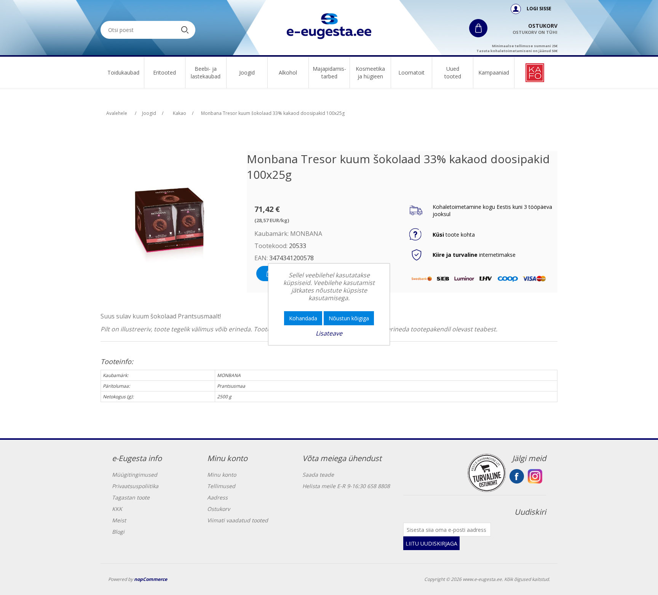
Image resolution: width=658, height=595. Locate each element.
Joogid (247, 72)
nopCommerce (150, 579)
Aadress (217, 497)
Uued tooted (452, 72)
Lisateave (329, 333)
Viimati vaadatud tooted (237, 520)
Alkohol (288, 72)
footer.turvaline (487, 473)
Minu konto (221, 474)
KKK (117, 508)
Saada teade (318, 474)
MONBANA (306, 233)
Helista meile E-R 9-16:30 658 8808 (346, 486)
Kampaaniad (493, 72)
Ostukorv (218, 508)
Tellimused (221, 486)
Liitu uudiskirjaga (431, 543)
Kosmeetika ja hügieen (370, 72)
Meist (119, 520)
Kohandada (303, 318)
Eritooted (164, 72)
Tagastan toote (131, 497)
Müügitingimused (134, 474)
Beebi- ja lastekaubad (205, 72)
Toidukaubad (123, 72)
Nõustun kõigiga (349, 318)
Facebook (516, 476)
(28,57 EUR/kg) (271, 220)
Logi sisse (538, 8)
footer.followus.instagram (535, 476)
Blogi (118, 531)
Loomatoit (411, 72)
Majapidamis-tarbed (329, 72)
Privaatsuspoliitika (135, 486)
